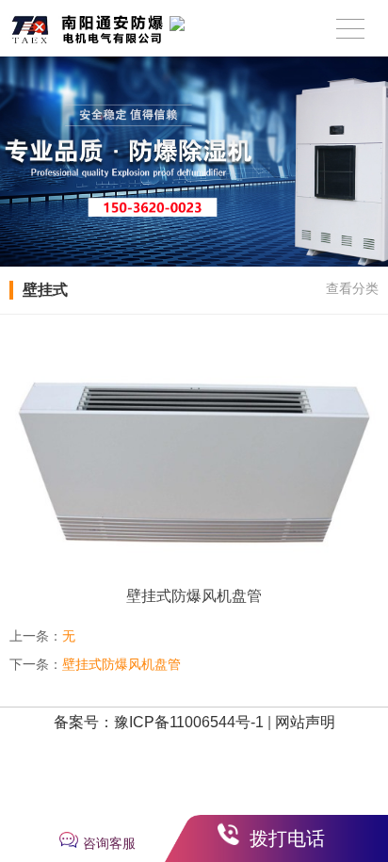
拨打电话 (287, 838)
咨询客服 (109, 843)
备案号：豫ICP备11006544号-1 (159, 722)
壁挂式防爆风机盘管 (121, 664)
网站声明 (305, 722)
